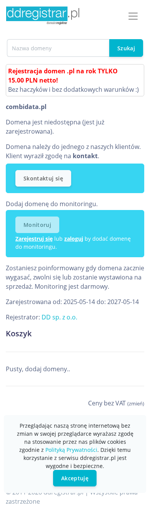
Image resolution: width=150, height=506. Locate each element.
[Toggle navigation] (133, 16)
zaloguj (73, 238)
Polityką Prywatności (71, 449)
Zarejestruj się (34, 238)
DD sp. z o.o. (59, 317)
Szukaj (126, 48)
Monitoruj (37, 224)
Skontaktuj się (43, 178)
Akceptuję (74, 478)
